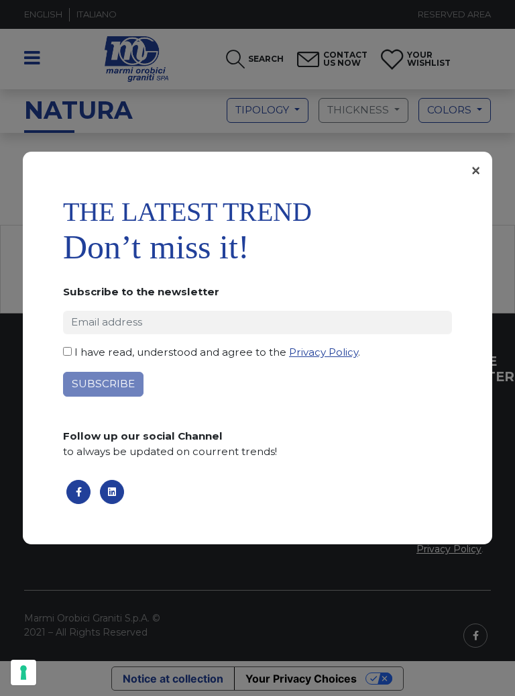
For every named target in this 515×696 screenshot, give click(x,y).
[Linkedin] (112, 492)
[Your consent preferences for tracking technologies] (23, 672)
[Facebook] (78, 492)
